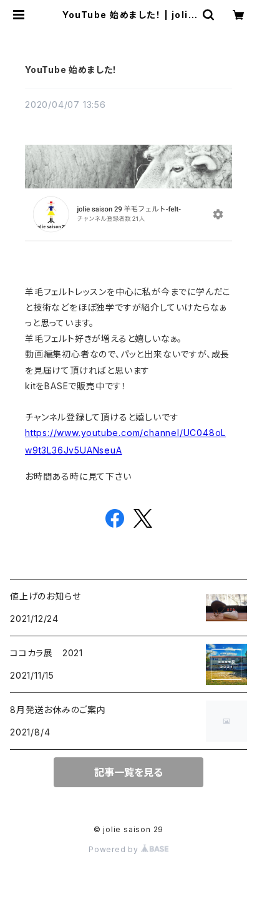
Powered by (115, 849)
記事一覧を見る (128, 772)
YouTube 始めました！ (71, 69)
